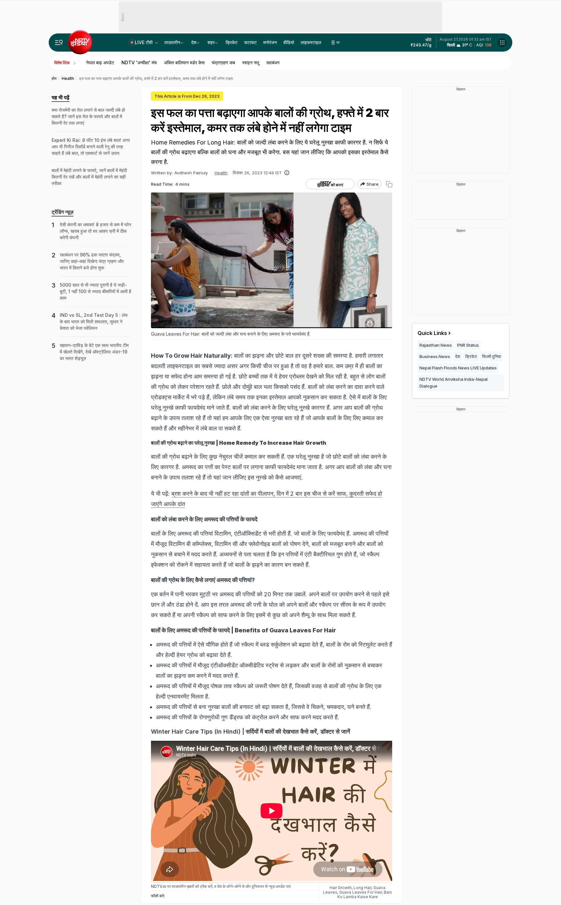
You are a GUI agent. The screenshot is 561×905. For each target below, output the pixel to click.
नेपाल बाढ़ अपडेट (100, 62)
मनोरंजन (270, 42)
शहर (211, 42)
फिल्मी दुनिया (491, 356)
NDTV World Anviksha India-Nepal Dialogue (453, 383)
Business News (434, 356)
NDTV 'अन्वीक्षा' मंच (139, 62)
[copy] (389, 184)
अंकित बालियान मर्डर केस (184, 62)
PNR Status (468, 345)
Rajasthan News (435, 345)
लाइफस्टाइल (311, 42)
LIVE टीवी (144, 42)
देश (193, 42)
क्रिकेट (232, 42)
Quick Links (432, 333)
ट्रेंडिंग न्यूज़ (62, 212)
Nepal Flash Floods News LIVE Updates (458, 367)
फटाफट (250, 42)
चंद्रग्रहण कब (223, 62)
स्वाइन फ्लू (250, 62)
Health (221, 172)
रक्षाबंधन (273, 62)
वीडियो (288, 42)
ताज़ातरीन (172, 42)
